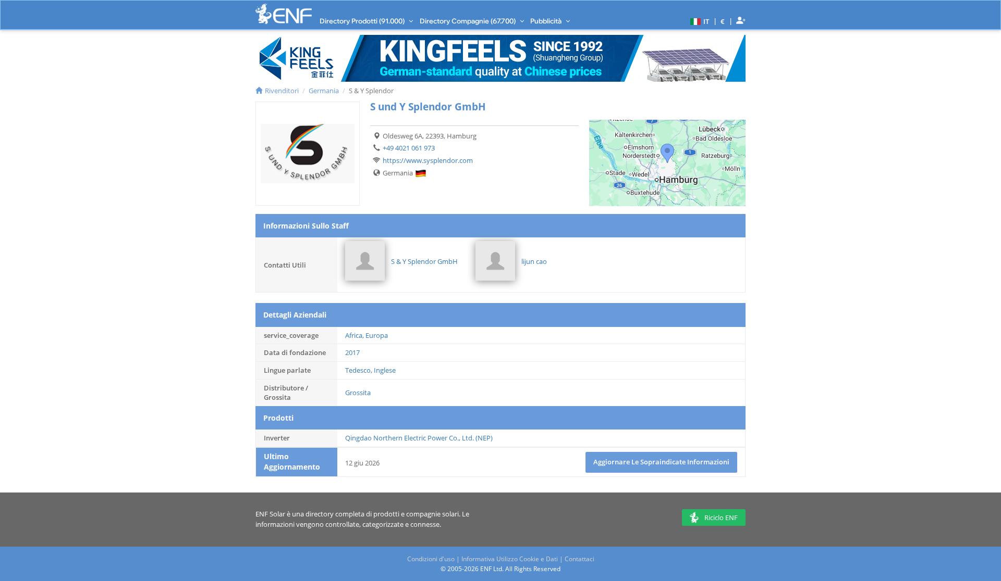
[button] (698, 20)
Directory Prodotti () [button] (363, 21)
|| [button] (723, 21)
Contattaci (579, 558)
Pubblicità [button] (546, 21)
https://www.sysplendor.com (428, 160)
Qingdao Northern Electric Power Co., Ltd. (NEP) (419, 438)
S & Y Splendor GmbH (424, 261)
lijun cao (534, 261)
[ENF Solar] (283, 13)
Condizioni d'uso (431, 558)
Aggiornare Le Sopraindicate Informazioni (661, 461)
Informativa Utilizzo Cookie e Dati (509, 558)
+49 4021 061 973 (409, 148)
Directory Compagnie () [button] (468, 21)
